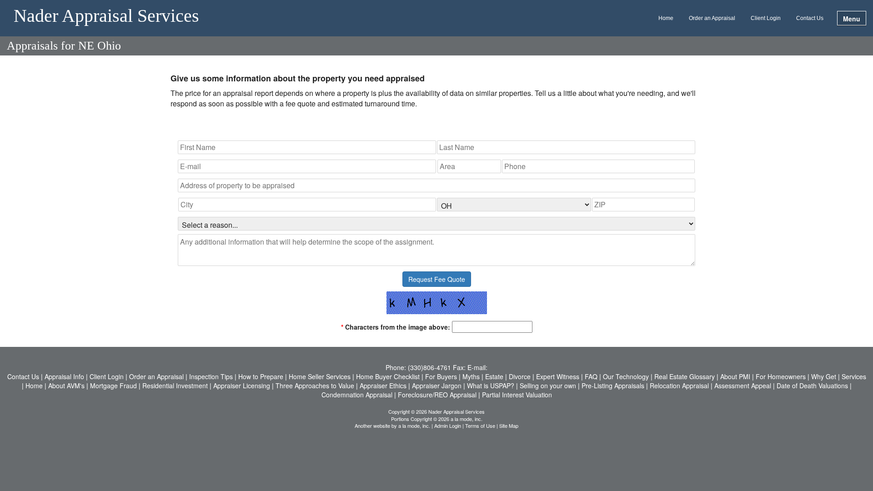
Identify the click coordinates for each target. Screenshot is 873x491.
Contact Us (809, 18)
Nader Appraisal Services (106, 16)
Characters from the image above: (395, 326)
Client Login (766, 18)
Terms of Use (480, 425)
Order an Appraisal (712, 18)
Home (665, 18)
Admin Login (447, 425)
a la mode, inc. (414, 425)
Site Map (508, 425)
